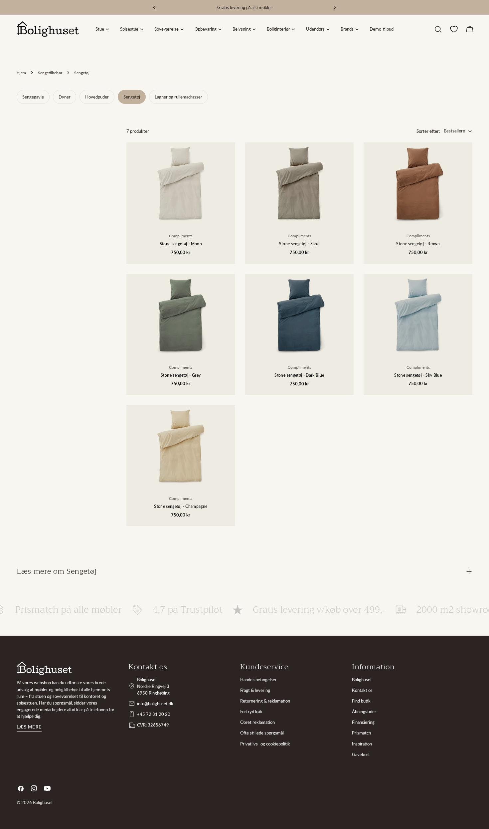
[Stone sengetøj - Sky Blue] (418, 314)
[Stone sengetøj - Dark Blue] (299, 314)
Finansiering (363, 722)
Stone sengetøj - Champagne (180, 506)
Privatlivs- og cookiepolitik (265, 743)
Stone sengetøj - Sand (299, 243)
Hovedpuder (97, 97)
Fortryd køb (251, 711)
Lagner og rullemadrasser (178, 97)
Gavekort (361, 754)
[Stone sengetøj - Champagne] (180, 446)
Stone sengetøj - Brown (418, 243)
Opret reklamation (257, 722)
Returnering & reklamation (265, 701)
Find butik (361, 701)
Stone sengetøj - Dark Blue (299, 375)
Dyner (65, 97)
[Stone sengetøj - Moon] (180, 183)
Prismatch (361, 732)
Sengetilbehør (50, 72)
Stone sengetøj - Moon (181, 243)
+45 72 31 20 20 (153, 714)
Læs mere (29, 726)
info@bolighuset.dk (155, 703)
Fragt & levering (255, 690)
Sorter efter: (428, 131)
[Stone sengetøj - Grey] (180, 314)
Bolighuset (362, 679)
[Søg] (438, 29)
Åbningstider (364, 711)
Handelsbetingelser (258, 679)
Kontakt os (362, 690)
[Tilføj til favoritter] (226, 178)
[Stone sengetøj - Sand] (299, 183)
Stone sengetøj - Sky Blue (418, 375)
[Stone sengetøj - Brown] (418, 183)
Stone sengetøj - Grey (181, 375)
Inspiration (362, 743)
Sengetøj (131, 97)
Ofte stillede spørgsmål (262, 732)
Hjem (21, 72)
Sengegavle (33, 97)
